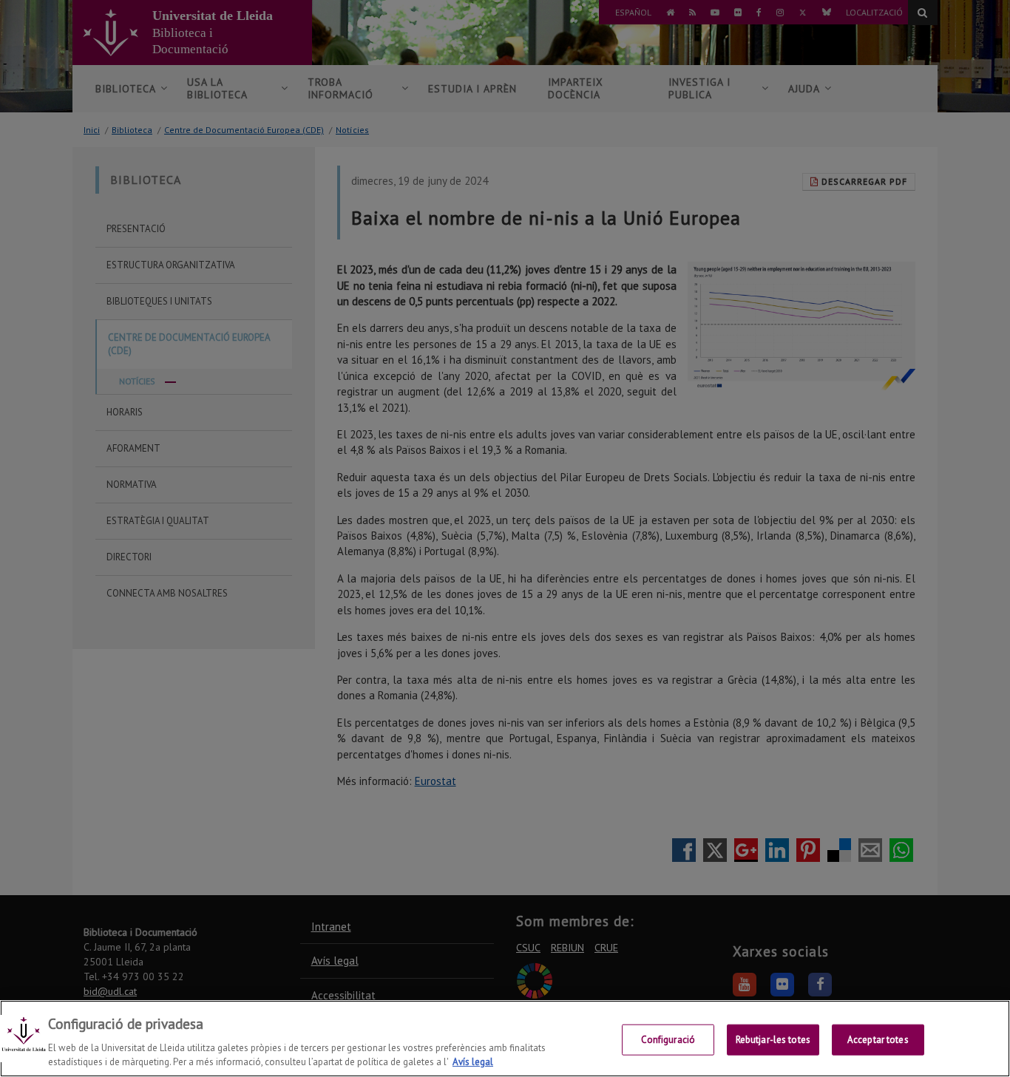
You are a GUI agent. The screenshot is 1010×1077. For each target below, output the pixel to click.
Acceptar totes (878, 1039)
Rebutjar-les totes (773, 1039)
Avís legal (473, 1062)
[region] (505, 1038)
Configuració (668, 1039)
